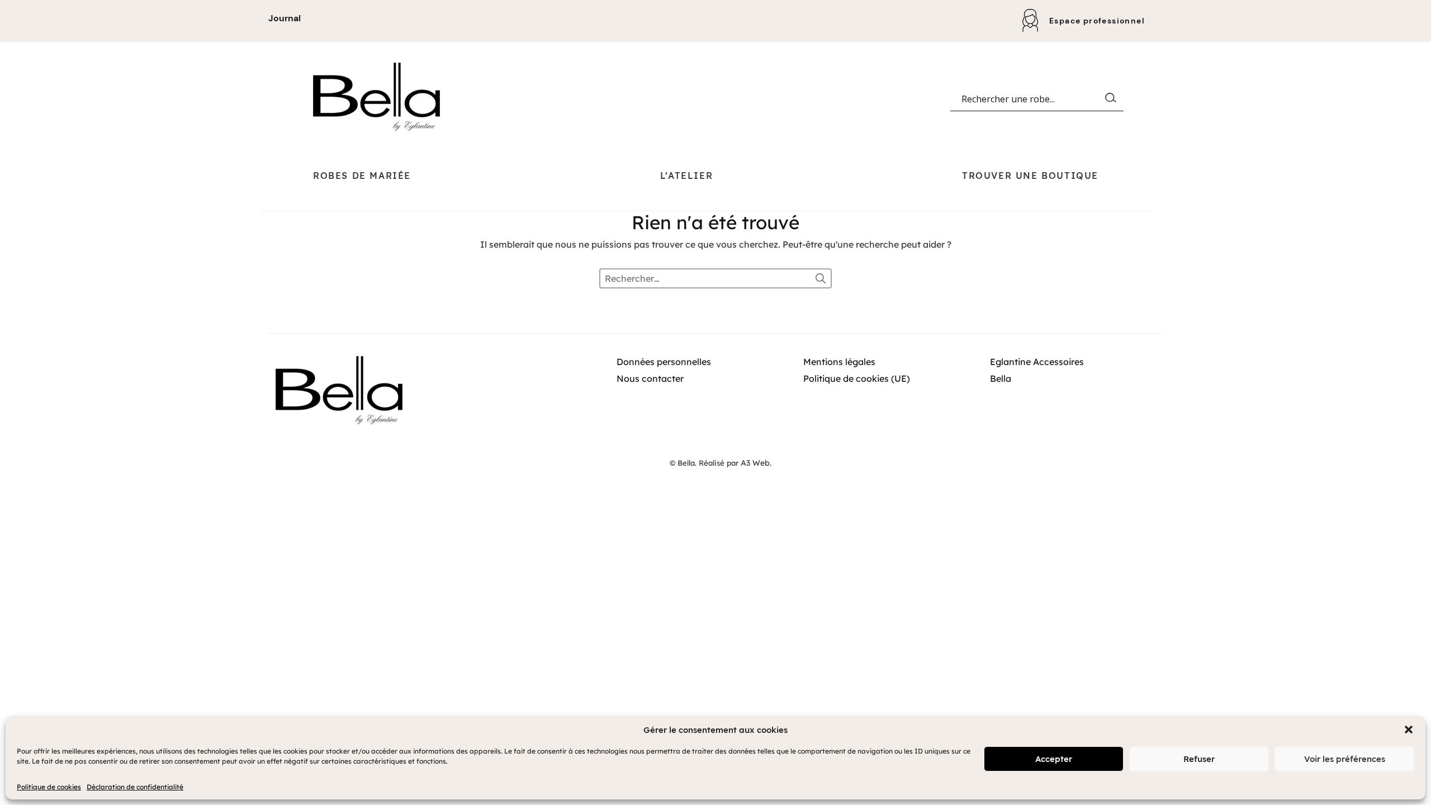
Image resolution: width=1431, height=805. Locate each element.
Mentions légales (839, 361)
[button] (1408, 729)
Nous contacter (650, 378)
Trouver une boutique (1030, 175)
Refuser (1199, 759)
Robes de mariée (362, 175)
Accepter (1053, 759)
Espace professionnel (1097, 21)
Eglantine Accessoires (1037, 361)
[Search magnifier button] (1113, 100)
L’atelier (686, 175)
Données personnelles (664, 361)
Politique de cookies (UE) (856, 378)
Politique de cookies (49, 787)
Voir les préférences (1344, 759)
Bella (1000, 378)
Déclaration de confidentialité (135, 787)
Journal (284, 18)
